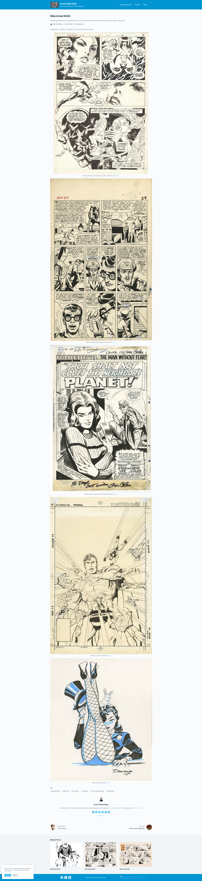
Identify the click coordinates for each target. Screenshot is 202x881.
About (145, 4)
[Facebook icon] (93, 812)
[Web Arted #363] (66, 854)
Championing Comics (125, 4)
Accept (7, 875)
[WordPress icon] (106, 812)
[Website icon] (96, 812)
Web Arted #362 (90, 869)
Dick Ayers (65, 791)
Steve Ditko (110, 791)
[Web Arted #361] (136, 854)
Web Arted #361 (125, 869)
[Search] (151, 4)
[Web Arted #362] (101, 854)
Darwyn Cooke (55, 791)
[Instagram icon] (102, 812)
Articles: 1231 (101, 815)
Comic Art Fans (137, 808)
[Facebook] (61, 877)
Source (118, 175)
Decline (15, 875)
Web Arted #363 (55, 869)
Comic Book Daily (68, 4)
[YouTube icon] (109, 812)
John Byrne (84, 791)
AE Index (111, 808)
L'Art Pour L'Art (80, 24)
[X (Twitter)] (65, 877)
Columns (137, 4)
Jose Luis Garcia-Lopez (97, 791)
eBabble (119, 808)
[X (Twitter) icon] (99, 812)
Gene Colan (75, 791)
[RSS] (69, 877)
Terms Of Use (7, 871)
